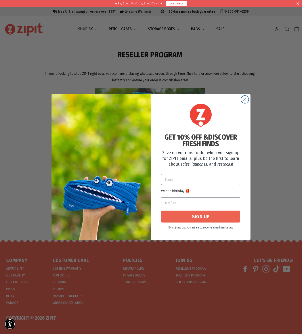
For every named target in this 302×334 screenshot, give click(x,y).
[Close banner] (298, 4)
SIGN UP (201, 216)
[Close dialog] (245, 99)
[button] (9, 324)
